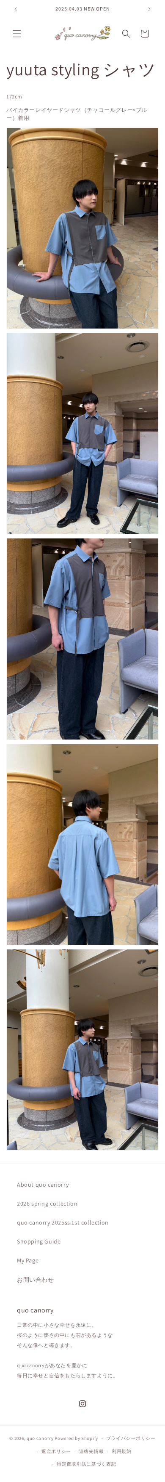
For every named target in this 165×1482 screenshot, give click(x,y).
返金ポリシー (56, 1451)
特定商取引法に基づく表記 (86, 1464)
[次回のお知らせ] (149, 9)
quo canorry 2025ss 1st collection (63, 1222)
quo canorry (40, 1438)
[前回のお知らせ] (15, 9)
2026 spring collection (47, 1203)
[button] (17, 33)
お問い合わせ (35, 1279)
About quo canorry (43, 1184)
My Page (27, 1260)
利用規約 (122, 1451)
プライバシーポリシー (131, 1438)
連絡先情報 (91, 1451)
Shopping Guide (38, 1241)
